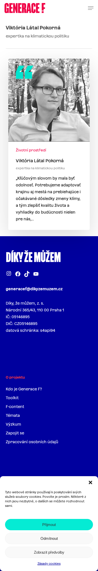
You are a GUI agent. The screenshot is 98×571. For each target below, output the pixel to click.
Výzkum (13, 424)
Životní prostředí (31, 150)
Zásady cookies (49, 563)
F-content (15, 406)
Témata (13, 415)
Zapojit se (15, 433)
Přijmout (49, 524)
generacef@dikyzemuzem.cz (34, 289)
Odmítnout (49, 538)
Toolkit (12, 398)
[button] (90, 482)
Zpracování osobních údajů (32, 442)
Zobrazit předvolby (49, 552)
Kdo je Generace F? (24, 389)
